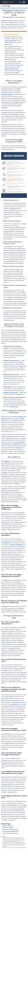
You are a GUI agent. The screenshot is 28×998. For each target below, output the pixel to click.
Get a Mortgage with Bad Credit (11, 831)
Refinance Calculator (8, 827)
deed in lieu (14, 704)
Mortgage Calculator (8, 825)
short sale (15, 702)
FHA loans (7, 444)
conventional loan (6, 542)
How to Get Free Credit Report (10, 829)
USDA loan (20, 544)
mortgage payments (10, 40)
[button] (20, 2)
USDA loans (16, 444)
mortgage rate (14, 406)
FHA (11, 544)
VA (14, 544)
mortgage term (15, 360)
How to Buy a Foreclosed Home (10, 833)
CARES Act (7, 461)
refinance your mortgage (12, 68)
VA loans (13, 61)
